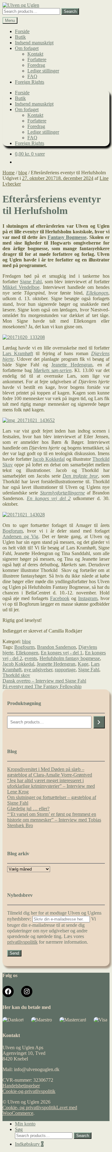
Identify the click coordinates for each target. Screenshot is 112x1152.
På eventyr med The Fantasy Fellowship (42, 686)
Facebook (59, 598)
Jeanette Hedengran (71, 364)
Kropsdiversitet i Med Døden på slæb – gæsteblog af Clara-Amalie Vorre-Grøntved (49, 772)
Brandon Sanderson (56, 647)
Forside (22, 31)
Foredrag (36, 65)
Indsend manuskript (34, 42)
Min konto (25, 1123)
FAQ (32, 76)
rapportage (65, 669)
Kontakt (35, 54)
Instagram (87, 598)
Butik (20, 37)
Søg (19, 1129)
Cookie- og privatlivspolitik (29, 1107)
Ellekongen (27, 652)
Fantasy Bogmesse (67, 237)
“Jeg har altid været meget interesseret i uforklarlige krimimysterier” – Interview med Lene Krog (51, 786)
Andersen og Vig (20, 536)
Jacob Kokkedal (49, 459)
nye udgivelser (38, 669)
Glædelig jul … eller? (28, 808)
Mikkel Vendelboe (21, 287)
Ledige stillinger (43, 70)
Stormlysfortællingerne (62, 492)
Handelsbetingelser (21, 1085)
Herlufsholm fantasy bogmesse (70, 658)
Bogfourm (24, 647)
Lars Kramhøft (17, 353)
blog (22, 172)
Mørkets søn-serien (53, 370)
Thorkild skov (16, 675)
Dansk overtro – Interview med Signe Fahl (44, 680)
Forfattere (36, 59)
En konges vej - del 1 (61, 652)
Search (70, 11)
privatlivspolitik (22, 942)
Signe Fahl (31, 281)
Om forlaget (27, 48)
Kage (83, 664)
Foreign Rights (29, 82)
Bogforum (12, 531)
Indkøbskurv (29, 1144)
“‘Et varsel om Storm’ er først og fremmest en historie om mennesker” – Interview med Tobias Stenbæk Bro (54, 820)
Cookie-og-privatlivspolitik (28, 1091)
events (31, 658)
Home (8, 172)
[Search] (99, 722)
